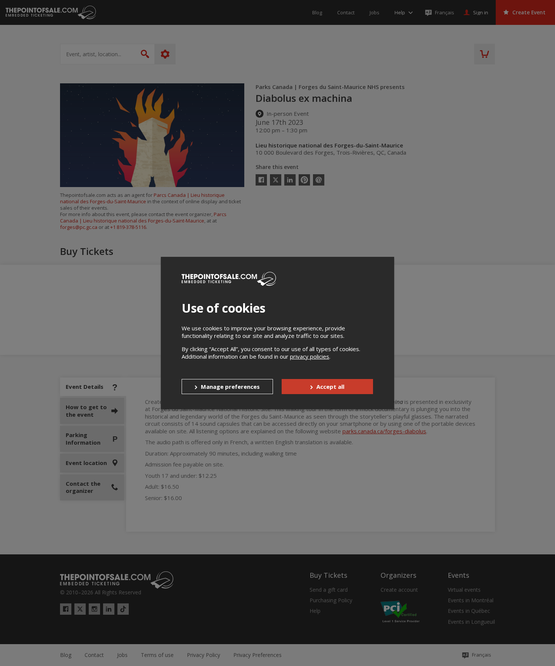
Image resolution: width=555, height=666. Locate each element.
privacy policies (309, 356)
